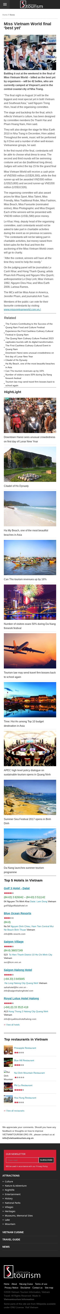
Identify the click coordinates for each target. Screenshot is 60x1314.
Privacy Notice (11, 1288)
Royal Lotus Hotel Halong (21, 998)
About (14, 1284)
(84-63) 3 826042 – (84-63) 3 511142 (24, 897)
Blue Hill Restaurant (24, 1060)
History (8, 1198)
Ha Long (8, 983)
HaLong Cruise (26, 1284)
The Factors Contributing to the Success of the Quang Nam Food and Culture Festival (29, 326)
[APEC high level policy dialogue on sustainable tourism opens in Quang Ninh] (30, 748)
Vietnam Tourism (19, 1292)
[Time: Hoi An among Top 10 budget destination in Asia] (30, 699)
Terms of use (41, 1284)
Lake (7, 1219)
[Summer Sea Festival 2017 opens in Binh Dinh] (30, 797)
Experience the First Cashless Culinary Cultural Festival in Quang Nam (29, 333)
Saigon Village (14, 941)
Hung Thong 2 (15, 1011)
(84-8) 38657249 (13, 950)
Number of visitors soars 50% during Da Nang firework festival (28, 376)
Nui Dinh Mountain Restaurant (29, 1073)
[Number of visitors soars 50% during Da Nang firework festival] (30, 602)
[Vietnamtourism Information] (31, 4)
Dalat (32, 901)
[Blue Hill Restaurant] (8, 1062)
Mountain (10, 1224)
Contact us (37, 1288)
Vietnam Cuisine (13, 1232)
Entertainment (12, 1194)
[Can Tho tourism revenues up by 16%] (30, 557)
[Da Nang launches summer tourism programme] (30, 846)
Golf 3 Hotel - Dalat (17, 888)
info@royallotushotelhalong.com (20, 1019)
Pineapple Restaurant (25, 1048)
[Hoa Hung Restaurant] (8, 1099)
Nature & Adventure (16, 1185)
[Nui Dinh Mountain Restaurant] (8, 1074)
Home (5, 15)
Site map (49, 1288)
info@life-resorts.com (14, 934)
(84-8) (7, 922)
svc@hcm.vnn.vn (12, 962)
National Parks (12, 1202)
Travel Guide (11, 1239)
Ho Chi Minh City (43, 954)
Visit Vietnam (31, 1307)
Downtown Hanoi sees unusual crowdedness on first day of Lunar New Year (29, 354)
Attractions (11, 1175)
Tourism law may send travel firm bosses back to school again (30, 383)
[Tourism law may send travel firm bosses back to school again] (30, 650)
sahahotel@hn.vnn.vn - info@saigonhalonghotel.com (18, 989)
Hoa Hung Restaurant (25, 1097)
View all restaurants (14, 1110)
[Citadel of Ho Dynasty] (30, 464)
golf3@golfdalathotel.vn (16, 905)
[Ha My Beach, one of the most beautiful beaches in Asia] (30, 508)
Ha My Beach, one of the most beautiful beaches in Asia (30, 365)
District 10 (29, 954)
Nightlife (9, 1189)
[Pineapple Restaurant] (8, 1049)
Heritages (10, 1211)
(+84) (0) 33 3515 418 (16, 1007)
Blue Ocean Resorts (17, 913)
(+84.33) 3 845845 (14, 979)
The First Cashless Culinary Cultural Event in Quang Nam (28, 347)
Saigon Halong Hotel (18, 970)
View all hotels (12, 1024)
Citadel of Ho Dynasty (16, 360)
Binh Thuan (20, 929)
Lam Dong (42, 901)
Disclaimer (25, 1288)
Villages (9, 1207)
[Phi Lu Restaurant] (8, 1087)
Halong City (19, 983)
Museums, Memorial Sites (19, 1215)
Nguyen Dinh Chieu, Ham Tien (26, 926)
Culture (9, 1181)
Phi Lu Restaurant (23, 1085)
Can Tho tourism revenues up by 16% (24, 371)
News (12, 15)
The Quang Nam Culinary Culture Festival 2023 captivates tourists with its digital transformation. (29, 340)
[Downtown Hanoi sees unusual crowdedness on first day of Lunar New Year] (30, 415)
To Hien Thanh (16, 954)
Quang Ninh (32, 983)
